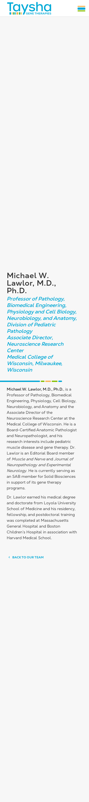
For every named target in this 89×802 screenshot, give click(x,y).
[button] (81, 8)
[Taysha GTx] (29, 8)
